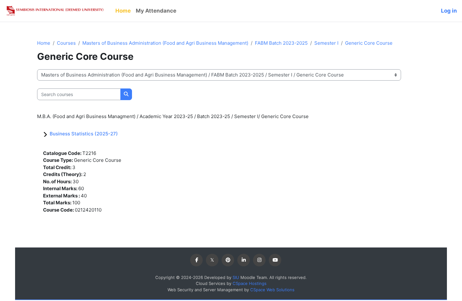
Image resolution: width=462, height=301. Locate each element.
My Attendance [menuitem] (156, 11)
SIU (236, 277)
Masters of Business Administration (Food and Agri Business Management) (165, 43)
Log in (449, 11)
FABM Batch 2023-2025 (281, 43)
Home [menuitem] (123, 11)
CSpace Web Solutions (272, 289)
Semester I (326, 43)
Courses (66, 43)
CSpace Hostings (250, 283)
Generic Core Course (369, 43)
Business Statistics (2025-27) (84, 134)
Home (43, 43)
